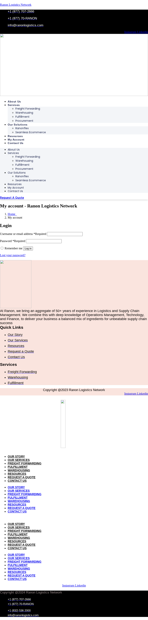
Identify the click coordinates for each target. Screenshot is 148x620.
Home (12, 214)
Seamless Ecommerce (30, 132)
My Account (16, 139)
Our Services (19, 460)
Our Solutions (18, 124)
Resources (15, 136)
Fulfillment (22, 117)
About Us (14, 101)
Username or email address (23, 234)
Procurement (24, 121)
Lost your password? (12, 255)
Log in (28, 248)
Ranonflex (22, 128)
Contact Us (16, 143)
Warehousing (24, 113)
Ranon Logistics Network (15, 4)
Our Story (16, 456)
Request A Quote (21, 477)
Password (12, 241)
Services (14, 105)
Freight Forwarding (27, 109)
